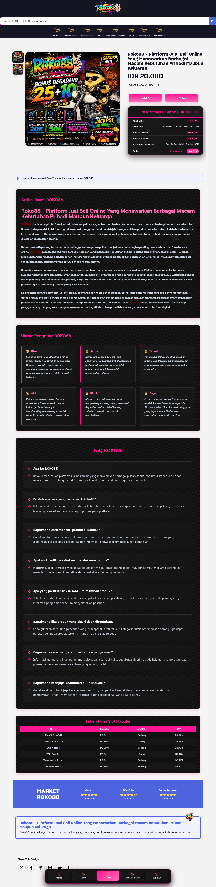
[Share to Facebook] (31, 867)
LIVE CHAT (157, 878)
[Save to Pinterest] (50, 867)
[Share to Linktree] (41, 867)
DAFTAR (182, 97)
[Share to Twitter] (22, 867)
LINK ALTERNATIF (132, 878)
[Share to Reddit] (60, 867)
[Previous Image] (28, 99)
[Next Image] (117, 99)
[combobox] (104, 21)
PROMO (59, 878)
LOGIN (146, 97)
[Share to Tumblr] (69, 867)
